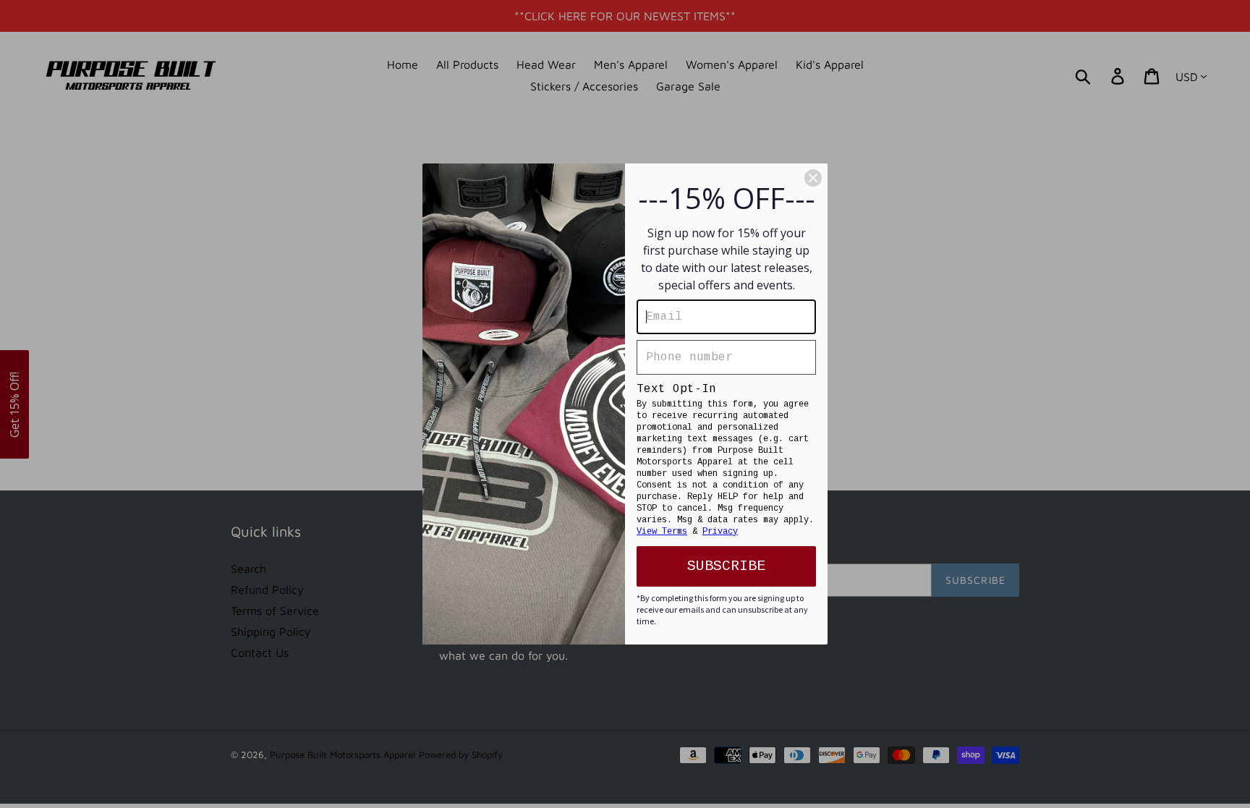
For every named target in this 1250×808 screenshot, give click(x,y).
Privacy (720, 532)
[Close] (813, 178)
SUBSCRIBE (726, 566)
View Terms (662, 532)
